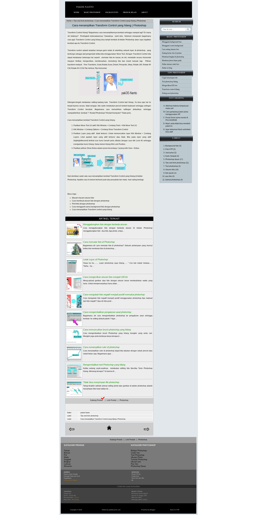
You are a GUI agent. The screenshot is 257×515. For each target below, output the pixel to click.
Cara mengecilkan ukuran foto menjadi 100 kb (105, 277)
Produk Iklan (130, 12)
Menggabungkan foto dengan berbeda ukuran (105, 224)
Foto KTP (169, 149)
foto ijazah (169, 173)
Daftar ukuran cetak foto (170, 64)
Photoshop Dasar (138, 466)
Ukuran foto (111, 12)
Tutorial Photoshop (139, 459)
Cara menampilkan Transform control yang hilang (92, 210)
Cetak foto (135, 453)
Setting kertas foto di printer (172, 53)
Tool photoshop (171, 166)
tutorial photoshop (172, 180)
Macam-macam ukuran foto (83, 198)
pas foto (168, 176)
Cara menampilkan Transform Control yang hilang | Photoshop (109, 25)
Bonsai (67, 453)
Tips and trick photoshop (83, 21)
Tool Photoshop (137, 455)
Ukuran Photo (137, 457)
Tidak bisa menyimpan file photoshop (101, 382)
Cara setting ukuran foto (170, 49)
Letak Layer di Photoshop (95, 259)
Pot (65, 455)
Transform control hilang (171, 89)
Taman (67, 450)
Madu (66, 457)
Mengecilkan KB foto (169, 85)
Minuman (68, 466)
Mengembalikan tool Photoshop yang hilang (104, 364)
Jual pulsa (169, 153)
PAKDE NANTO (85, 6)
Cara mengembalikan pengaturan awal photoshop (107, 312)
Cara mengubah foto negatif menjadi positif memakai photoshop (114, 294)
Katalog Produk (97, 400)
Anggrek (67, 459)
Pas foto (134, 464)
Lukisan (67, 464)
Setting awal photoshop (170, 93)
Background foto (172, 146)
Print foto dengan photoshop (83, 204)
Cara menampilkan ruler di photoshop (101, 347)
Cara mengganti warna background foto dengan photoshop (96, 207)
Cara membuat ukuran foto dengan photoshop (90, 201)
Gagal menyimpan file (169, 78)
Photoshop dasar (172, 159)
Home (76, 12)
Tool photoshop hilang (170, 82)
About (144, 12)
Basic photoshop (92, 12)
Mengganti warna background (172, 46)
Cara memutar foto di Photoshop (99, 242)
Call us (76, 497)
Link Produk (112, 400)
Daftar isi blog (167, 68)
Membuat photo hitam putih (171, 60)
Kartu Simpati (170, 156)
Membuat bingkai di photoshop (173, 57)
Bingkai (67, 462)
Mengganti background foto (172, 42)
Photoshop (124, 400)
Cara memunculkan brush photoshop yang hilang (107, 329)
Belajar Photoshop (139, 450)
